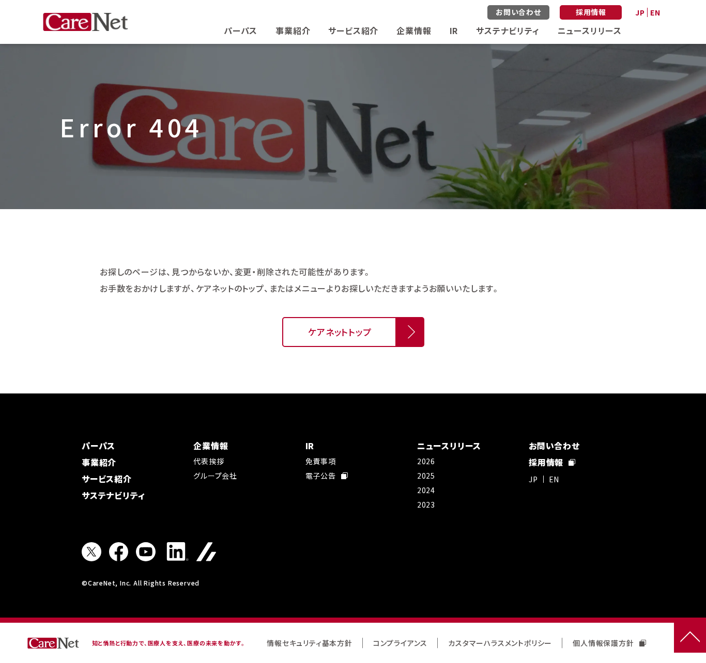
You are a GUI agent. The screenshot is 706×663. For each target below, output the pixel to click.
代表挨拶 (208, 461)
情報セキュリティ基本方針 (309, 643)
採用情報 (591, 12)
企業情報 (413, 30)
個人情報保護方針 (603, 643)
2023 (426, 504)
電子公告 (320, 475)
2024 (426, 490)
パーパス (240, 30)
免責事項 (320, 461)
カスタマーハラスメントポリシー (500, 643)
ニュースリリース (590, 30)
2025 (426, 475)
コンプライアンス (400, 643)
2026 (426, 461)
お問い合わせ (518, 12)
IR (454, 30)
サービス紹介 (353, 30)
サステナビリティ (507, 30)
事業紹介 (292, 30)
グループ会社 (215, 475)
